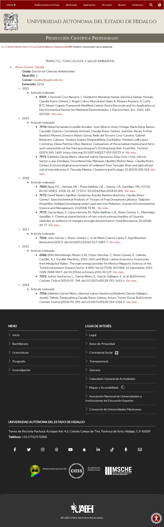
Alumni (122, 4)
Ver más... (57, 114)
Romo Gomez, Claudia (29, 67)
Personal (107, 4)
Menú (10, 4)
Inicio (4, 46)
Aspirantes (89, 4)
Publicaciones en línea (47, 4)
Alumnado (71, 4)
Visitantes (138, 4)
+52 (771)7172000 (34, 437)
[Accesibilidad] (156, 518)
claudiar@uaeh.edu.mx (48, 80)
